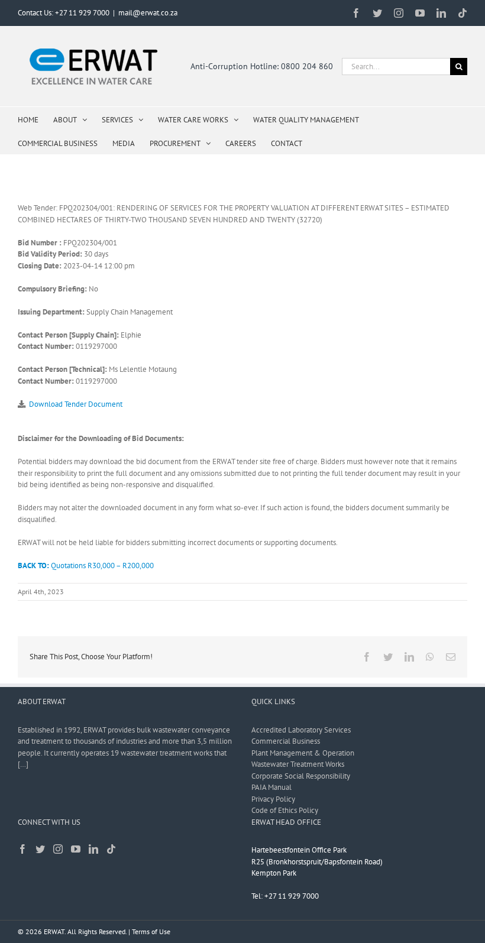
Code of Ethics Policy (284, 810)
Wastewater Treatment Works (297, 764)
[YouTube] (75, 849)
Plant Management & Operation (302, 753)
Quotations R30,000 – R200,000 (86, 565)
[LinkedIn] (93, 849)
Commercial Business (285, 741)
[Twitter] (40, 849)
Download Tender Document (75, 404)
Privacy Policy (273, 799)
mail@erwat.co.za (147, 13)
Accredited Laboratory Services (301, 730)
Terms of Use (151, 931)
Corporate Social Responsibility (300, 776)
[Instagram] (58, 849)
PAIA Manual (271, 787)
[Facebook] (22, 849)
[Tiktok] (111, 849)
